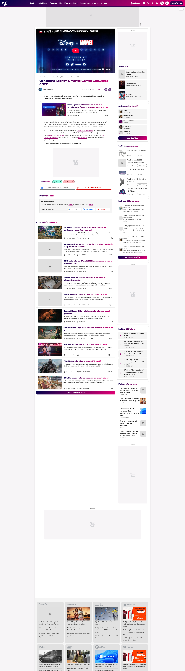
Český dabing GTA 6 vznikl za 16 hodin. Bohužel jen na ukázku (130, 401)
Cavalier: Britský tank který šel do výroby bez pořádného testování (49, 665)
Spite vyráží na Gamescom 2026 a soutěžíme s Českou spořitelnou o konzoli (87, 106)
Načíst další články (76, 392)
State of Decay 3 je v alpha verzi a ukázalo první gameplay (86, 312)
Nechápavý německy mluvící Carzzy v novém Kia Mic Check (134, 639)
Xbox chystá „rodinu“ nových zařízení (78, 664)
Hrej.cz (122, 405)
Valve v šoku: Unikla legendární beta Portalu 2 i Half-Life (50, 629)
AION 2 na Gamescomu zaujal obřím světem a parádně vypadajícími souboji (85, 228)
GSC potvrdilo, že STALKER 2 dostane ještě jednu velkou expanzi (87, 262)
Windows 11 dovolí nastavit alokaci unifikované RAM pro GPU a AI (129, 412)
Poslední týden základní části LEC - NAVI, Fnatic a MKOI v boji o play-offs (134, 632)
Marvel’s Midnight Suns (85, 131)
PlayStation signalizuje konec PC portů (82, 361)
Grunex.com (123, 395)
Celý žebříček (133, 138)
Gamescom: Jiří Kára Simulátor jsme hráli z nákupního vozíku (84, 279)
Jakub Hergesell (48, 89)
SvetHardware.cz (125, 417)
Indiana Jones (82, 137)
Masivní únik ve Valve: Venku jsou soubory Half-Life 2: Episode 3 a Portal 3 (88, 245)
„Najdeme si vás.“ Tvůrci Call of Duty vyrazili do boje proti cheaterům (78, 635)
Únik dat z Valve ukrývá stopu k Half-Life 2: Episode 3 (128, 423)
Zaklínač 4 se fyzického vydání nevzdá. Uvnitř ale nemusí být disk (129, 391)
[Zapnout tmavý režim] (167, 3)
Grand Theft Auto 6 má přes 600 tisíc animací (85, 294)
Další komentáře (132, 257)
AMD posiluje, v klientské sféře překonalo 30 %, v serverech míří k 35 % (129, 434)
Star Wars (60, 135)
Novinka (46, 77)
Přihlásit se (176, 3)
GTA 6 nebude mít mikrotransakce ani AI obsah (86, 378)
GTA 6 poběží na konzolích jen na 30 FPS (106, 637)
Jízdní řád (123, 66)
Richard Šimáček (71, 355)
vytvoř (91, 205)
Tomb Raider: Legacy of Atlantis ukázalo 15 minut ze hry (88, 329)
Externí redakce (74, 115)
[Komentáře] (99, 90)
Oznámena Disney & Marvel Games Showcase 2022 (65, 77)
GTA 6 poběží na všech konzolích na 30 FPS (85, 344)
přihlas (71, 205)
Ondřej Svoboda (70, 238)
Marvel (50, 135)
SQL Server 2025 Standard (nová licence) (105, 623)
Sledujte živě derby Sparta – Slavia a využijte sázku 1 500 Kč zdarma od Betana (50, 636)
